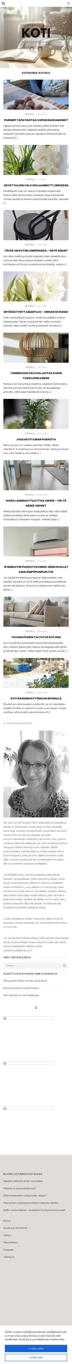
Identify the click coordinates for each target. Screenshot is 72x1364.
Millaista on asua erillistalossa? (19, 1188)
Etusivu (7, 1220)
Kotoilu (29, 114)
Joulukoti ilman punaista (36, 439)
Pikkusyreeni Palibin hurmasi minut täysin (25, 980)
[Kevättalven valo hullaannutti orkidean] (36, 170)
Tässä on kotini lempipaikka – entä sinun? (36, 251)
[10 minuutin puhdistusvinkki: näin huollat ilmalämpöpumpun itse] (36, 551)
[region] (36, 1344)
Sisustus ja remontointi (15, 1228)
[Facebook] (31, 48)
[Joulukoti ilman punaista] (36, 424)
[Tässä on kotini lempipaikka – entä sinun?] (36, 235)
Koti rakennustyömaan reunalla (36, 698)
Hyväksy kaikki (36, 1348)
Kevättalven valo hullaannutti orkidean (36, 185)
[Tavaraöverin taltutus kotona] (36, 622)
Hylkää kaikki (36, 1357)
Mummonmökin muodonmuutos (21, 988)
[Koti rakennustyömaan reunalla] (36, 683)
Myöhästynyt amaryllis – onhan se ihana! (36, 312)
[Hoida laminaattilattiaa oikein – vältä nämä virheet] (36, 485)
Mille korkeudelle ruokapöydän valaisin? (25, 1195)
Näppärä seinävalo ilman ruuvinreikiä (22, 1181)
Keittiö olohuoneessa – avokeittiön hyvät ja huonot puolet (34, 1210)
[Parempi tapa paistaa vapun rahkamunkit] (36, 105)
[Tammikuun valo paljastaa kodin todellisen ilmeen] (36, 358)
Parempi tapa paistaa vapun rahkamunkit (36, 120)
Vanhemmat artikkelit (19, 723)
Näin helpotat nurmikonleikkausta (21, 995)
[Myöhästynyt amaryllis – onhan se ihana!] (36, 296)
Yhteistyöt (8, 1257)
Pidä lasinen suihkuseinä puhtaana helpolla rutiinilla (30, 1203)
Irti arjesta (8, 1249)
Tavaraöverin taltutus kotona (36, 637)
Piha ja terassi (10, 1242)
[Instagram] (40, 48)
